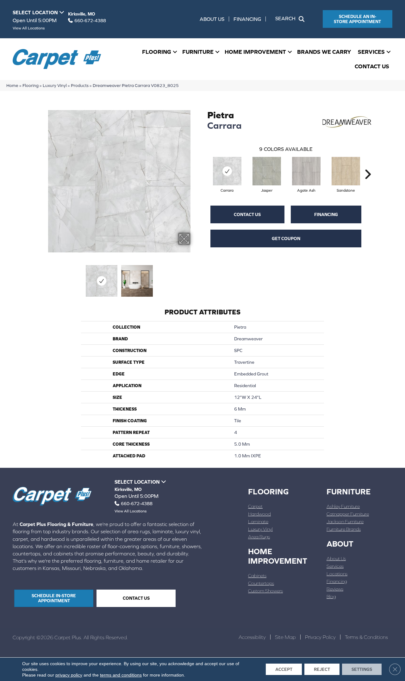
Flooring (156, 51)
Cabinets (257, 575)
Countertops (261, 583)
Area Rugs (259, 536)
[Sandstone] (346, 171)
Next (194, 278)
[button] (291, 19)
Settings (362, 669)
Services (371, 51)
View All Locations (29, 28)
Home (12, 85)
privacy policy (68, 675)
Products (80, 85)
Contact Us (372, 66)
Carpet (255, 506)
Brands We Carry (324, 51)
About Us (212, 19)
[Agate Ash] (306, 171)
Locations (337, 573)
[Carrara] (227, 171)
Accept (283, 669)
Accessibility (252, 637)
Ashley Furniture (343, 506)
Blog (331, 596)
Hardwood (259, 514)
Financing (247, 19)
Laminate (258, 521)
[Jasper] (267, 171)
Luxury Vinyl (55, 85)
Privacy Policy (320, 637)
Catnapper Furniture (348, 514)
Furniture (198, 51)
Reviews (335, 588)
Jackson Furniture (345, 521)
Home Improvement (255, 51)
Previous (43, 278)
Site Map (285, 637)
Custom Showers (265, 590)
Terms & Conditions (366, 637)
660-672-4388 (90, 20)
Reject (322, 669)
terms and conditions (121, 675)
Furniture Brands (344, 529)
